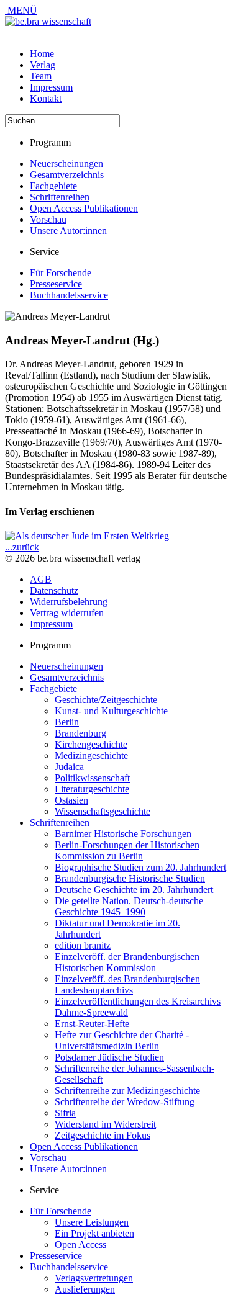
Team (41, 76)
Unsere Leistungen (92, 1222)
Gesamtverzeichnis (67, 174)
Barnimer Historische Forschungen (123, 833)
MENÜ (21, 10)
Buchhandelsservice (69, 295)
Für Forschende (60, 272)
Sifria (65, 1113)
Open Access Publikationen (84, 208)
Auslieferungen (85, 1289)
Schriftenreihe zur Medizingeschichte (127, 1090)
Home (42, 53)
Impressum (51, 87)
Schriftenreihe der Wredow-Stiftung (124, 1101)
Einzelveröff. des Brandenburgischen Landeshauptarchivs (127, 984)
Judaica (69, 766)
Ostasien (71, 800)
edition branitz (83, 945)
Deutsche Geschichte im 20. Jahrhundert (134, 889)
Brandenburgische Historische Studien (130, 878)
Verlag (42, 65)
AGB (41, 579)
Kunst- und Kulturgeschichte (111, 711)
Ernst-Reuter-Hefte (92, 1023)
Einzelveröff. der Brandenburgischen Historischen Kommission (127, 962)
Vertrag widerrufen (67, 613)
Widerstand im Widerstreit (105, 1124)
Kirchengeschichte (91, 744)
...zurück (22, 547)
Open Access (80, 1244)
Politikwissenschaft (92, 778)
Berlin (67, 722)
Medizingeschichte (91, 755)
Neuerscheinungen (66, 163)
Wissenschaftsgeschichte (102, 811)
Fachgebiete (53, 186)
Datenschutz (54, 590)
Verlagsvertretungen (94, 1278)
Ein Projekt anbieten (94, 1233)
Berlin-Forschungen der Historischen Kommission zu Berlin (127, 850)
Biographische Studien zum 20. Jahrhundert (140, 867)
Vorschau (48, 219)
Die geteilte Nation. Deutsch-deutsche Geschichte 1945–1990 (129, 906)
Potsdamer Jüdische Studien (109, 1057)
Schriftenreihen (59, 197)
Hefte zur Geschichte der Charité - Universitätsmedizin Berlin (122, 1040)
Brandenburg (80, 733)
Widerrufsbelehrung (68, 601)
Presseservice (56, 284)
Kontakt (46, 98)
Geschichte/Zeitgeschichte (106, 699)
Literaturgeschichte (92, 789)
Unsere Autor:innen (68, 230)
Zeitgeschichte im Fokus (102, 1135)
